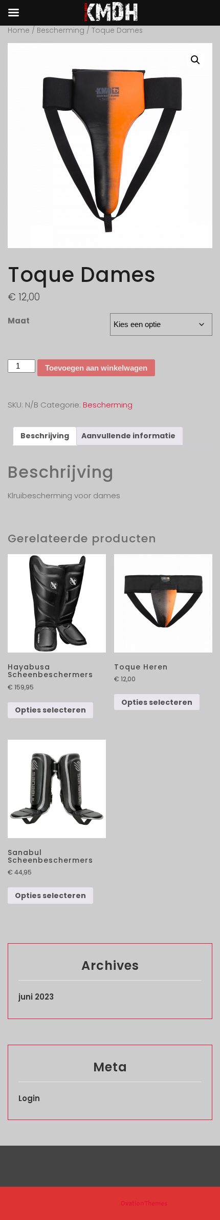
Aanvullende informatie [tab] (128, 436)
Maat (19, 320)
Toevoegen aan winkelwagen (96, 367)
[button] (195, 60)
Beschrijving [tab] (44, 436)
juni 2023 (36, 996)
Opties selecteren (50, 710)
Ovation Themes (143, 1203)
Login (29, 1098)
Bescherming (60, 30)
